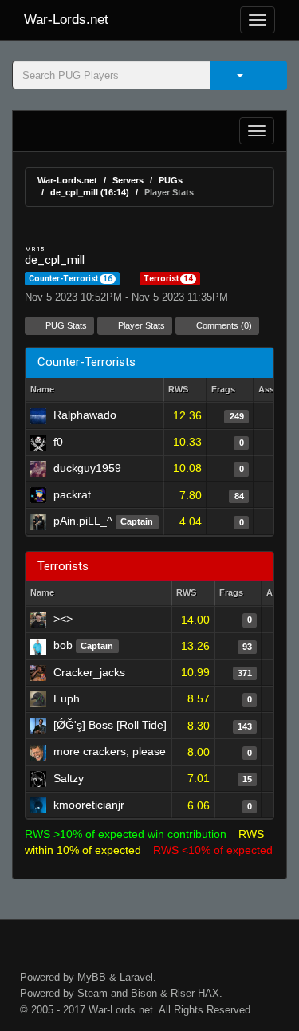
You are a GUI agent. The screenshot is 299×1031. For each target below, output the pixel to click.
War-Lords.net (66, 19)
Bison (144, 993)
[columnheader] (185, 390)
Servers (128, 180)
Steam (92, 993)
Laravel (136, 977)
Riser (183, 993)
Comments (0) (223, 325)
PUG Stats (65, 325)
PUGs (171, 180)
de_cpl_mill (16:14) (89, 192)
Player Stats (140, 325)
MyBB (91, 977)
